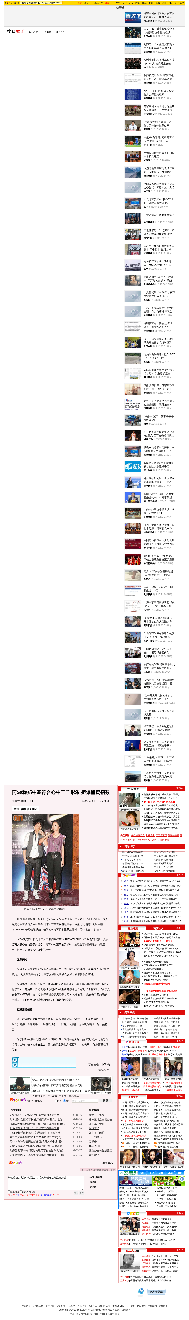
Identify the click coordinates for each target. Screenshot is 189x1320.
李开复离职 (161, 835)
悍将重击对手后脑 (129, 1007)
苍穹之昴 (129, 949)
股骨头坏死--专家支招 (164, 871)
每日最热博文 (138, 835)
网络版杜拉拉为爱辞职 (165, 1128)
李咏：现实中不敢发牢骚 (138, 1143)
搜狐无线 (134, 1042)
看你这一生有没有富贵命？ (47, 1090)
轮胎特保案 (173, 835)
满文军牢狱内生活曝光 (169, 1143)
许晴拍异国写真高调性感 (164, 1223)
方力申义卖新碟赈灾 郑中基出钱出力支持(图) (35, 1137)
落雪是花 (148, 824)
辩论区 (93, 1187)
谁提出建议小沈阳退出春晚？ (167, 903)
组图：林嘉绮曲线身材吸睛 (135, 1106)
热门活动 (124, 1240)
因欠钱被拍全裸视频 (130, 810)
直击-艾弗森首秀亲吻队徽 (156, 1002)
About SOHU (118, 1305)
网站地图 (141, 1305)
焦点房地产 (50, 3)
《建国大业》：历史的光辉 (165, 1226)
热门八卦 (146, 1219)
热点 (126, 912)
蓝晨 (146, 816)
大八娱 (147, 805)
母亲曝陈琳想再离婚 (130, 987)
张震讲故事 (167, 1047)
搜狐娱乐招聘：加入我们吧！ (168, 1135)
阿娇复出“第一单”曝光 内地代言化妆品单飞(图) (36, 1150)
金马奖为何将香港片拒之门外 (163, 798)
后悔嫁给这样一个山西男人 (165, 1267)
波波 (146, 827)
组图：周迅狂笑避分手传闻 (135, 1102)
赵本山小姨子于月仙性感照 (164, 805)
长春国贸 (148, 809)
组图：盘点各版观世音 (165, 1113)
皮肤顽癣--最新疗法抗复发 (167, 1022)
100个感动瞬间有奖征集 (134, 1132)
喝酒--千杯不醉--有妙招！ (166, 1037)
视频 (137, 3)
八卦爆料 (146, 1223)
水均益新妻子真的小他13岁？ (167, 881)
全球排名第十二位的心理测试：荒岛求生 (55, 1096)
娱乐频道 (33, 32)
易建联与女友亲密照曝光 (156, 980)
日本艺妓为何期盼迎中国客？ (167, 916)
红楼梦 (176, 1047)
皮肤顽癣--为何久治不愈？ (135, 1033)
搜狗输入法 (37, 1305)
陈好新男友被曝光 (173, 1090)
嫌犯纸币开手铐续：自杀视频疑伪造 (161, 956)
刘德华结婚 (163, 840)
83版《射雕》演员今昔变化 (135, 1128)
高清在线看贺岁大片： (155, 941)
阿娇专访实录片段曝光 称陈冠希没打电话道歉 (36, 1146)
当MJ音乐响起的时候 (168, 1146)
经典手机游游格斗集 (158, 1054)
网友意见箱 (156, 1291)
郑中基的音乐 (96, 1123)
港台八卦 (60, 32)
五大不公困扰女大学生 (141, 908)
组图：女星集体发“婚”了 (166, 1117)
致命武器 (162, 945)
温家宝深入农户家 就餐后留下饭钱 (161, 933)
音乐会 (93, 1141)
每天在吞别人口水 (130, 1271)
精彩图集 (124, 1243)
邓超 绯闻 (94, 1146)
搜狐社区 (133, 1214)
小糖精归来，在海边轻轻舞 (165, 1270)
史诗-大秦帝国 (151, 945)
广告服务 (71, 1305)
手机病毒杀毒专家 (138, 1054)
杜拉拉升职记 (154, 1047)
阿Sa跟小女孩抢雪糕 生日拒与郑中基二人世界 (36, 1119)
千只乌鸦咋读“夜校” (140, 890)
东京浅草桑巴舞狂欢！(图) (135, 1124)
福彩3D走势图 (175, 1054)
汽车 (118, 3)
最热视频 (133, 928)
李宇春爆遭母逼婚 (131, 1086)
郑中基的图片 (96, 1132)
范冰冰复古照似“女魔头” (163, 1234)
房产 (124, 3)
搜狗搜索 (18, 1100)
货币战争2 (174, 1050)
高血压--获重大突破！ (164, 863)
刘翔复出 (150, 835)
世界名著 (151, 1050)
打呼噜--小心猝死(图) (132, 856)
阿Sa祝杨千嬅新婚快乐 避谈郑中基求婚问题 (35, 1132)
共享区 (125, 1054)
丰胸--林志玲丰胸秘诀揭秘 (135, 1018)
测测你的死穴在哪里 (101, 1093)
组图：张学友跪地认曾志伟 (167, 1106)
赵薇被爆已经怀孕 (131, 1083)
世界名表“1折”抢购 (131, 859)
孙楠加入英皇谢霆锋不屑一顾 (163, 827)
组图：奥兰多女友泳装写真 (167, 1110)
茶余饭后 (133, 1096)
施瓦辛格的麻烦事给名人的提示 (164, 816)
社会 (126, 921)
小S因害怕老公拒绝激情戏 (166, 824)
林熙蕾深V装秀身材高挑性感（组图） (148, 1243)
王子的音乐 (95, 1137)
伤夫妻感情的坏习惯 (132, 1026)
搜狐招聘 (60, 1305)
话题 (126, 908)
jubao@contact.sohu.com (106, 1314)
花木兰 (169, 941)
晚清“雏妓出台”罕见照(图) (166, 1121)
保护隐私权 (104, 1305)
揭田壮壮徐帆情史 (130, 1079)
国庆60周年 (141, 840)
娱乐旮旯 (146, 1263)
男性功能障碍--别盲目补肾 (167, 1026)
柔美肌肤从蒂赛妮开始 (133, 867)
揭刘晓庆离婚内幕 (152, 1083)
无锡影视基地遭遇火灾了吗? (167, 885)
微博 (164, 3)
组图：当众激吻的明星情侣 (135, 1113)
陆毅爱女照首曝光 (173, 1086)
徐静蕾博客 (95, 1154)
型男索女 (146, 1270)
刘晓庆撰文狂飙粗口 (154, 969)
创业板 (131, 840)
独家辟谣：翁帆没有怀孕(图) (165, 794)
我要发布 (108, 1162)
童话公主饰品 (96, 1115)
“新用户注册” (46, 1195)
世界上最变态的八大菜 (77, 1090)
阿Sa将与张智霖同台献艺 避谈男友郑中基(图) (36, 1141)
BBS (171, 3)
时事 (126, 916)
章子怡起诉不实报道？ (141, 881)
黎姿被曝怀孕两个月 (130, 1167)
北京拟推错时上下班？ (141, 885)
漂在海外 (124, 1277)
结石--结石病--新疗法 (132, 863)
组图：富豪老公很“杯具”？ (135, 1117)
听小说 (125, 1050)
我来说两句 (87, 801)
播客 (144, 3)
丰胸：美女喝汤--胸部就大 (167, 1033)
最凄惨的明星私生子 (130, 1234)
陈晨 (146, 820)
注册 (17, 1195)
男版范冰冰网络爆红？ (141, 912)
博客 (157, 3)
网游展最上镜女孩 (129, 829)
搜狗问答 (129, 875)
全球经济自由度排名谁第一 (166, 899)
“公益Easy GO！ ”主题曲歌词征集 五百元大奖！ (153, 1240)
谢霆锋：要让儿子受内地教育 (158, 972)
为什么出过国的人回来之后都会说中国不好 (151, 1277)
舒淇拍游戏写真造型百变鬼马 (168, 1139)
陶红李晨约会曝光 (129, 968)
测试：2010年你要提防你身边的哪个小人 (56, 1079)
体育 (86, 3)
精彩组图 (146, 1230)
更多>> (179, 788)
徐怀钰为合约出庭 (152, 1167)
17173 (41, 3)
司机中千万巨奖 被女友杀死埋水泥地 (162, 937)
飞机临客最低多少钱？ (141, 899)
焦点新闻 (146, 1256)
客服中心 (81, 1305)
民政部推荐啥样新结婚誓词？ (167, 912)
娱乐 (96, 3)
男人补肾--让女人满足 (164, 852)
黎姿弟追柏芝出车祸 (173, 1167)
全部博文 (163, 1305)
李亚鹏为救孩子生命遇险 (156, 961)
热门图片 (146, 1234)
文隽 (146, 798)
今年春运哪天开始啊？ (141, 921)
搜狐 (24, 3)
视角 (126, 890)
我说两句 (179, 3)
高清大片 (158, 928)
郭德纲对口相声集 (138, 1047)
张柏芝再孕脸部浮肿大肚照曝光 (164, 820)
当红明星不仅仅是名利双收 (165, 1263)
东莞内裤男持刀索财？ (141, 916)
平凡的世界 (162, 1050)
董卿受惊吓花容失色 (162, 1219)
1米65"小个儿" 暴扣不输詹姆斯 (159, 1006)
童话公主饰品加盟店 (100, 1150)
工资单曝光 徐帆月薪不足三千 (158, 965)
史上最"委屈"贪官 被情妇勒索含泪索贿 (162, 952)
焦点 (126, 885)
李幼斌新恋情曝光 (173, 1083)
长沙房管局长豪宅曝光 (141, 903)
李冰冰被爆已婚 (151, 1079)
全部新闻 (152, 1305)
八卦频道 (46, 32)
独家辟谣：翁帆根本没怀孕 (167, 1132)
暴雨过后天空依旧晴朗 (160, 1280)
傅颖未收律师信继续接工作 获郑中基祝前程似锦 (37, 1123)
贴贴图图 (146, 1259)
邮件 (151, 3)
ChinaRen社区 (133, 1250)
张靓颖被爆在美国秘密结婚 (166, 809)
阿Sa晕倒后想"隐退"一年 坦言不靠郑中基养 (34, 1128)
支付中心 (49, 1305)
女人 (131, 3)
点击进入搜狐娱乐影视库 (134, 1135)
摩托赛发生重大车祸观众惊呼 (168, 1124)
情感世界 (146, 1267)
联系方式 (92, 1305)
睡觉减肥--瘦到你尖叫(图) (134, 1022)
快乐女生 (152, 840)
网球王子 (94, 1128)
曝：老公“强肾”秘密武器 (134, 1037)
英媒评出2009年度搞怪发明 (165, 1259)
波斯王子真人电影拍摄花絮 (135, 1139)
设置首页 (26, 1305)
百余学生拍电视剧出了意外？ (167, 894)
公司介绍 (130, 1305)
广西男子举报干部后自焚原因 (164, 890)
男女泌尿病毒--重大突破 (166, 856)
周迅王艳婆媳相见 (152, 1086)
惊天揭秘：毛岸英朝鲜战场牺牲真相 (161, 948)
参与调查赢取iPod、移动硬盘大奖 (160, 976)
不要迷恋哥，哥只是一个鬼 (165, 1256)
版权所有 (126, 1310)
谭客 (146, 813)
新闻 (126, 903)
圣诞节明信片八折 (131, 1090)
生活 (126, 894)
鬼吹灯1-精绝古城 (138, 1050)
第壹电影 (146, 1226)
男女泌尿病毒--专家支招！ (135, 1029)
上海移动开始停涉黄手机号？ (167, 908)
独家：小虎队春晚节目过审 (167, 1102)
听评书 (125, 1047)
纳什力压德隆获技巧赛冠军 (157, 995)
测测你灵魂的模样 (20, 1093)
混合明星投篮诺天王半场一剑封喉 (160, 998)
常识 (126, 899)
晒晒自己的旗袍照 (139, 1280)
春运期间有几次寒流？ (141, 894)
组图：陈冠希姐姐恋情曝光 (135, 1110)
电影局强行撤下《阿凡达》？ (167, 921)
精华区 (93, 1182)
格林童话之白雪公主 (100, 1119)
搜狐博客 (133, 789)
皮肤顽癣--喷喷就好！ (164, 859)
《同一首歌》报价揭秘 (137, 1146)
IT (112, 3)
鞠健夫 (147, 794)
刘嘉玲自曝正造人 (152, 1090)
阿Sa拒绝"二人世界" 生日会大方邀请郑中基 (34, 1115)
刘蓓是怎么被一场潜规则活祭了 (164, 813)
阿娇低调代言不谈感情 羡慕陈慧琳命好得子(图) (37, 1154)
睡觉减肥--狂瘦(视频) (132, 852)
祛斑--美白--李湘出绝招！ (166, 1029)
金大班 (171, 945)
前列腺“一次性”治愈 (163, 867)
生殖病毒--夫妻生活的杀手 (167, 1018)
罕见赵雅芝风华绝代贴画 (164, 1230)
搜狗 (58, 3)
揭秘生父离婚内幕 (173, 1079)
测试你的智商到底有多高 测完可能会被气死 (57, 1085)
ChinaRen (32, 3)
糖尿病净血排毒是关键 (133, 871)
